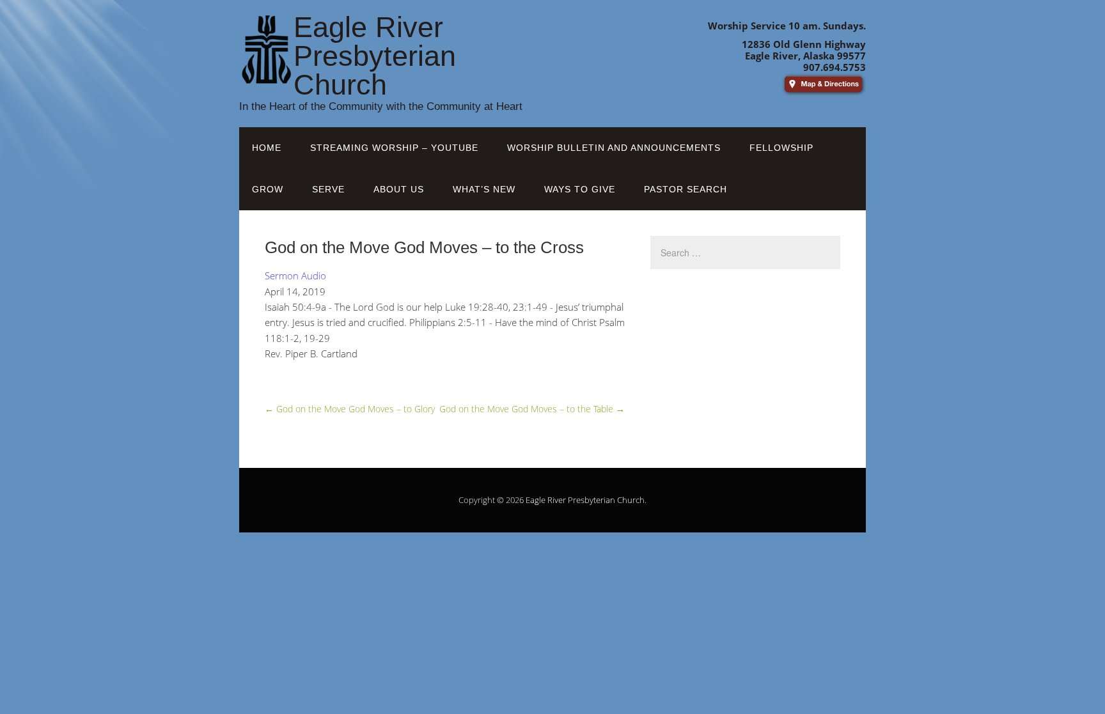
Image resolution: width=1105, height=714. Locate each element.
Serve (328, 189)
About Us (398, 189)
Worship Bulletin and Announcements (614, 148)
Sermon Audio (295, 275)
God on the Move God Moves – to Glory (350, 409)
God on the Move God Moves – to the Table (532, 409)
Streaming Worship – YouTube (394, 148)
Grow (267, 189)
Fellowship (781, 148)
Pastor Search (685, 189)
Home (266, 148)
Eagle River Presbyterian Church (585, 500)
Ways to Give (579, 189)
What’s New (484, 189)
